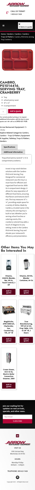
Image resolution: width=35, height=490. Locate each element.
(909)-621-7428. (21, 121)
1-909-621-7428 (16, 14)
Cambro (18, 34)
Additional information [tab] (13, 152)
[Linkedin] (17, 477)
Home (3, 34)
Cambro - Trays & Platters (10, 135)
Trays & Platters (23, 138)
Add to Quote (15, 111)
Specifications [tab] (9, 147)
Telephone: (12, 471)
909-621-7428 (23, 471)
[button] (3, 25)
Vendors (10, 34)
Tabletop (12, 138)
